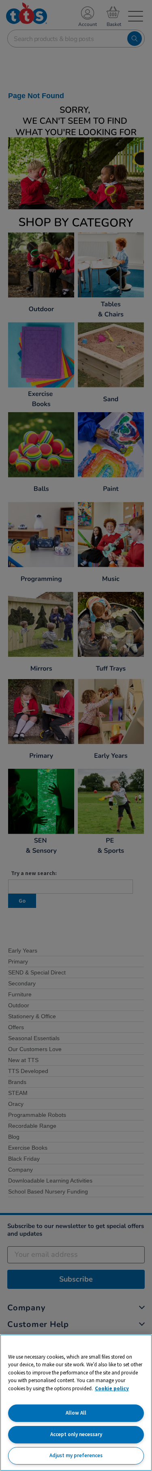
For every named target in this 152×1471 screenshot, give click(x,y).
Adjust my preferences (76, 1455)
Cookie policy (112, 1388)
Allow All (76, 1412)
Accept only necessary (76, 1434)
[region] (76, 1402)
